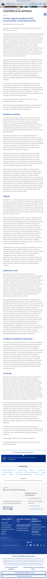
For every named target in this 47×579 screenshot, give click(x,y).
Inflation (31, 470)
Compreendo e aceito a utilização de (24, 572)
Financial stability (7, 472)
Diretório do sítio (5, 537)
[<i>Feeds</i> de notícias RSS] (44, 545)
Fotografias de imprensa (7, 529)
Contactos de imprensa (8, 508)
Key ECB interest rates (9, 470)
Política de (36, 529)
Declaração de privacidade (38, 526)
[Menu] (44, 4)
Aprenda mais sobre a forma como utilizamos (34, 568)
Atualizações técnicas (22, 528)
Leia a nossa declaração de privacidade (11, 568)
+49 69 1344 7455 (35, 506)
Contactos (4, 531)
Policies (11, 474)
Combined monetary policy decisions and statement (21, 458)
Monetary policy (22, 470)
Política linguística (36, 534)
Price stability (19, 472)
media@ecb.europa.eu (36, 509)
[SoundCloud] (40, 545)
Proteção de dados (36, 524)
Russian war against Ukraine (24, 474)
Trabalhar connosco (6, 524)
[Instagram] (34, 545)
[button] (44, 1)
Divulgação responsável (23, 530)
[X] (27, 545)
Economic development (32, 472)
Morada (3, 533)
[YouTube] (37, 545)
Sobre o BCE (4, 522)
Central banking (39, 474)
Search (40, 4)
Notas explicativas (6, 527)
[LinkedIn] (30, 545)
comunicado (33, 99)
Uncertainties (41, 470)
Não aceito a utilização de (24, 576)
